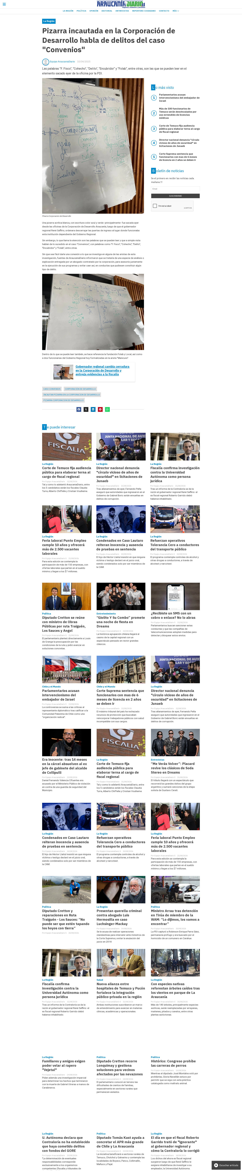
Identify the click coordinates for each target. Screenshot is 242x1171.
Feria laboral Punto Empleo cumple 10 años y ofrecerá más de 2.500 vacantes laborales (64, 547)
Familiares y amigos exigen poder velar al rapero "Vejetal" (63, 1065)
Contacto (164, 11)
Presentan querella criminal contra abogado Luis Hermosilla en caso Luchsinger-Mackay (119, 917)
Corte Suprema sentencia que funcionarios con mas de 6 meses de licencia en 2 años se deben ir (120, 697)
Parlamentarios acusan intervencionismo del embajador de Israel (60, 695)
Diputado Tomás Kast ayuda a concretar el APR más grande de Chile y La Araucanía (120, 1141)
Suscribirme (175, 196)
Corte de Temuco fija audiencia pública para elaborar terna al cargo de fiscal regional (66, 472)
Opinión (93, 11)
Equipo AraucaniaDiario (62, 61)
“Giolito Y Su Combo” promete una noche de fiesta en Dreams (121, 621)
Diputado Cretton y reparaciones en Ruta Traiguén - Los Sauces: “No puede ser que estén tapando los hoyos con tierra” (65, 919)
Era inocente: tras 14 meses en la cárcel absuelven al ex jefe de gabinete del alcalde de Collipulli (64, 766)
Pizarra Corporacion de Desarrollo (63, 400)
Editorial (107, 11)
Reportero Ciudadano (144, 11)
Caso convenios (52, 389)
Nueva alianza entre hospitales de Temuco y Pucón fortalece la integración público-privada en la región (121, 990)
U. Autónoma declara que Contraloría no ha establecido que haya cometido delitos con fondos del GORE (66, 1144)
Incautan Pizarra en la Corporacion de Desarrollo (71, 394)
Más (175, 11)
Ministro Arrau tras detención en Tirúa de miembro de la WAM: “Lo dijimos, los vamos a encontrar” (175, 917)
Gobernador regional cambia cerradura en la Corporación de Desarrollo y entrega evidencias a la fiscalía (102, 370)
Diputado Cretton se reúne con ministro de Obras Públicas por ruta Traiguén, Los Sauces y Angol (64, 624)
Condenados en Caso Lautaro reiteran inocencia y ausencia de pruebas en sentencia (119, 544)
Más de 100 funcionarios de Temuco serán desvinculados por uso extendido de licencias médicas (177, 113)
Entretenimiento (106, 613)
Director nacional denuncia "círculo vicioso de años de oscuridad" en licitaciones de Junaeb (119, 474)
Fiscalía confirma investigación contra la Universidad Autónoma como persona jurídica (175, 474)
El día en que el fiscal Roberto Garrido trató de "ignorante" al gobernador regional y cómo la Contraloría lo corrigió (175, 1144)
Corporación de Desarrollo (80, 389)
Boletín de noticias (168, 170)
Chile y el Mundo (51, 686)
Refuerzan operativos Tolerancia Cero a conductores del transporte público (174, 544)
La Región (68, 11)
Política (81, 11)
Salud (100, 979)
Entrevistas (122, 11)
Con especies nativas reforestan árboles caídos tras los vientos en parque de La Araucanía (175, 990)
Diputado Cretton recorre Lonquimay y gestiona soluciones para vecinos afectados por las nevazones (120, 1067)
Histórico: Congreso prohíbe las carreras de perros (173, 1063)
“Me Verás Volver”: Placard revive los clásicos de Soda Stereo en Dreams (173, 768)
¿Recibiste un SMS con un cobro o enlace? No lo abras (173, 615)
